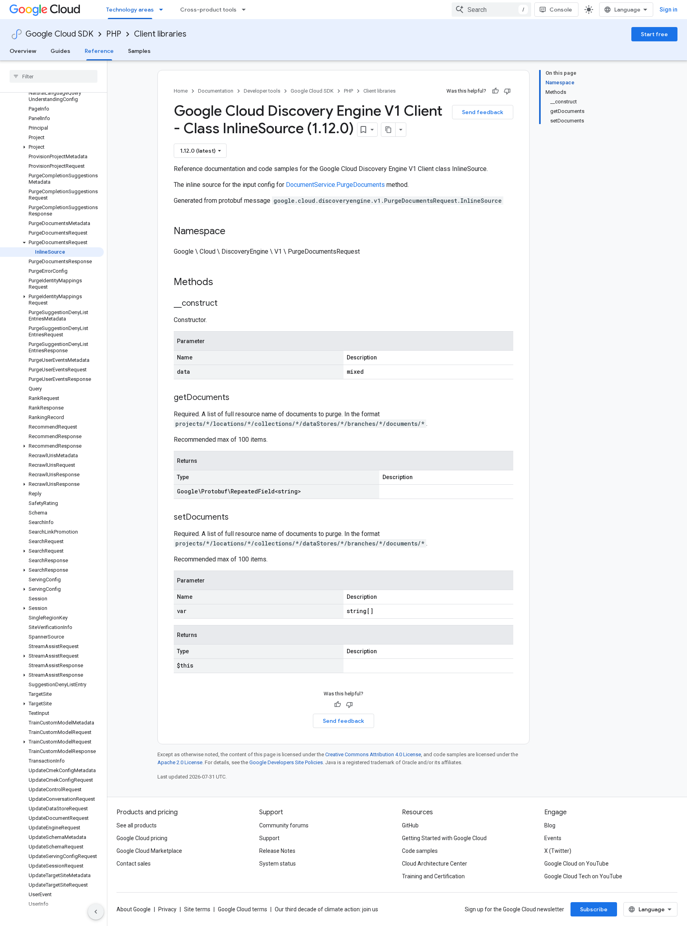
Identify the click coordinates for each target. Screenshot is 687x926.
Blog (549, 825)
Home (181, 91)
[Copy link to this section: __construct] (225, 304)
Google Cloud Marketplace (149, 851)
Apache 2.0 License (179, 762)
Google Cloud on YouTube (576, 863)
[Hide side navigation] (96, 912)
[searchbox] (53, 76)
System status (277, 863)
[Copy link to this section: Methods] (223, 282)
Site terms (197, 909)
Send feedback (482, 112)
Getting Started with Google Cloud (444, 838)
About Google (133, 909)
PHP (113, 34)
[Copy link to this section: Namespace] (233, 232)
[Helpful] (495, 91)
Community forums (284, 825)
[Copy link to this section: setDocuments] (237, 517)
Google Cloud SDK (59, 34)
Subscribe (593, 909)
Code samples (420, 851)
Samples (139, 50)
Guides (60, 50)
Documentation (215, 91)
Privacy (167, 909)
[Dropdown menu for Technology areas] (163, 9)
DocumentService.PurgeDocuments (335, 184)
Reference (99, 50)
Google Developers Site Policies (286, 762)
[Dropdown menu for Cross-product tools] (246, 9)
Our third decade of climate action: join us (326, 909)
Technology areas (130, 9)
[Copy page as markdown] (388, 129)
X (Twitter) (557, 851)
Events (552, 838)
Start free (654, 34)
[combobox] (491, 9)
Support (269, 838)
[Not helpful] (507, 91)
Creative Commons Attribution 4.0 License (373, 754)
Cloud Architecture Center (434, 863)
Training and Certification (433, 876)
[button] (52, 147)
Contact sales (133, 863)
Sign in (668, 9)
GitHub (410, 825)
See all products (136, 825)
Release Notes (277, 851)
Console (560, 9)
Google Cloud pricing (141, 838)
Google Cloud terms (242, 909)
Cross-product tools (208, 9)
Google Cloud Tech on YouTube (583, 876)
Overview (23, 50)
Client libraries (160, 34)
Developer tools (262, 91)
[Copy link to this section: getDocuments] (237, 398)
